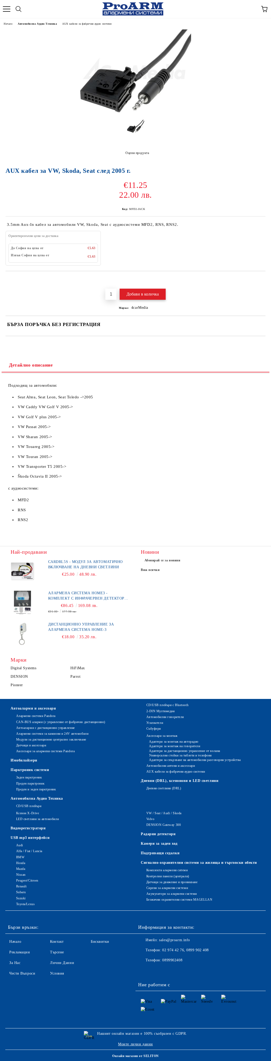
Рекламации (19, 952)
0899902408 (172, 960)
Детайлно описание (31, 365)
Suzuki (21, 898)
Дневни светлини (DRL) (163, 788)
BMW (20, 857)
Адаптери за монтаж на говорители (174, 746)
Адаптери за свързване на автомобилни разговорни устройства (195, 760)
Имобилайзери (24, 760)
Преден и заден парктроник (36, 789)
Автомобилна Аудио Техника (37, 23)
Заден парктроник (29, 777)
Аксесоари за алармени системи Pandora (45, 751)
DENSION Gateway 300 (163, 825)
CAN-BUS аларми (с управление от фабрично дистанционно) (60, 722)
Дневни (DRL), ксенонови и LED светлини (179, 781)
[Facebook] (145, 971)
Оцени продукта (137, 153)
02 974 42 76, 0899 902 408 (185, 950)
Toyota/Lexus (25, 904)
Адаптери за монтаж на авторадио (173, 741)
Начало (8, 23)
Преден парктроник (30, 783)
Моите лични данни (135, 1044)
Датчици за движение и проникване (171, 882)
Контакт (57, 942)
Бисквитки (100, 942)
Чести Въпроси (22, 973)
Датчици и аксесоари (31, 745)
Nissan (21, 875)
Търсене (57, 952)
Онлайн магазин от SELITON (135, 1056)
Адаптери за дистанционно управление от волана (184, 751)
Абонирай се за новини (162, 560)
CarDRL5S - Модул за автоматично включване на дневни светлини (85, 564)
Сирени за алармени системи (167, 888)
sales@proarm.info (174, 940)
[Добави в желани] (261, 280)
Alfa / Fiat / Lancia (29, 851)
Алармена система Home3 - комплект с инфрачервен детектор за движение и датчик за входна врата (86, 596)
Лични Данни (62, 963)
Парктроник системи (30, 770)
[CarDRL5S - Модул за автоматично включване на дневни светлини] (22, 571)
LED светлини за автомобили (37, 819)
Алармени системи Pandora (36, 716)
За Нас (14, 963)
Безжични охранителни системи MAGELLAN (179, 899)
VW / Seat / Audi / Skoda (164, 813)
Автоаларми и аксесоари (33, 708)
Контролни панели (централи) (167, 876)
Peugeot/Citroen (27, 880)
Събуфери (153, 728)
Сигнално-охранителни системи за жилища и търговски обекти (199, 863)
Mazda (20, 869)
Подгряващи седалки (160, 853)
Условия (57, 973)
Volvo (150, 819)
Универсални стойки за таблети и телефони (180, 755)
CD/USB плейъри (28, 806)
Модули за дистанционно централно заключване (51, 739)
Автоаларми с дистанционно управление (45, 728)
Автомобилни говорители (165, 717)
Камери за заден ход (159, 844)
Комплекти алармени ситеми (167, 870)
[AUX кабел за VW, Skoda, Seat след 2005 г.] (135, 112)
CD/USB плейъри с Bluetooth (167, 705)
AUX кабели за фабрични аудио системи (86, 23)
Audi (19, 845)
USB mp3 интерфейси (30, 838)
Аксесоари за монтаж (161, 736)
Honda (20, 863)
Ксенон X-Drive (27, 813)
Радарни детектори (158, 834)
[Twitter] (156, 971)
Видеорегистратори (28, 828)
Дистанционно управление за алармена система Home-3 (81, 627)
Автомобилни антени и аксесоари (170, 766)
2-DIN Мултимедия (160, 711)
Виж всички (150, 570)
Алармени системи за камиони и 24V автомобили (52, 734)
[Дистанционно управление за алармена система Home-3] (22, 634)
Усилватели (154, 723)
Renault (21, 886)
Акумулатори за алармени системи (171, 894)
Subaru (21, 892)
